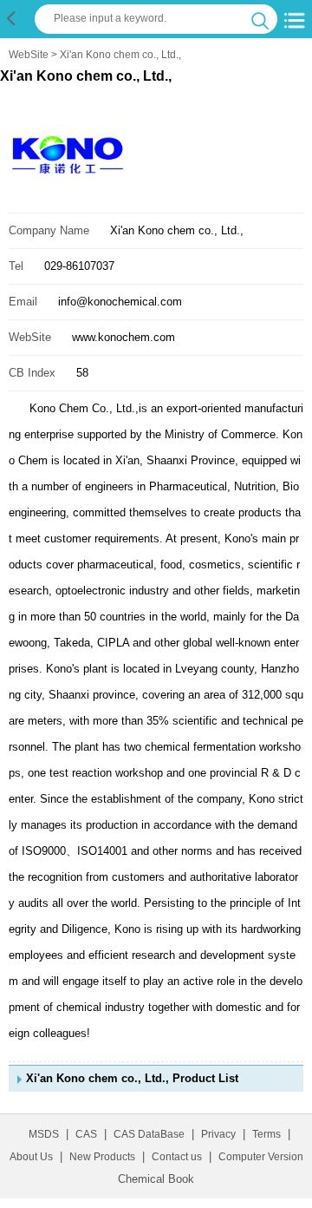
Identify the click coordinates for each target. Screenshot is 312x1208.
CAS (86, 1134)
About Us (31, 1157)
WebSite (29, 55)
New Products (102, 1157)
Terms (266, 1134)
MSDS (44, 1134)
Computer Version (260, 1157)
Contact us (177, 1157)
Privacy (218, 1134)
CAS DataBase (149, 1134)
